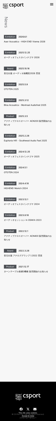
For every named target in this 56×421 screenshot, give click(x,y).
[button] (21, 409)
